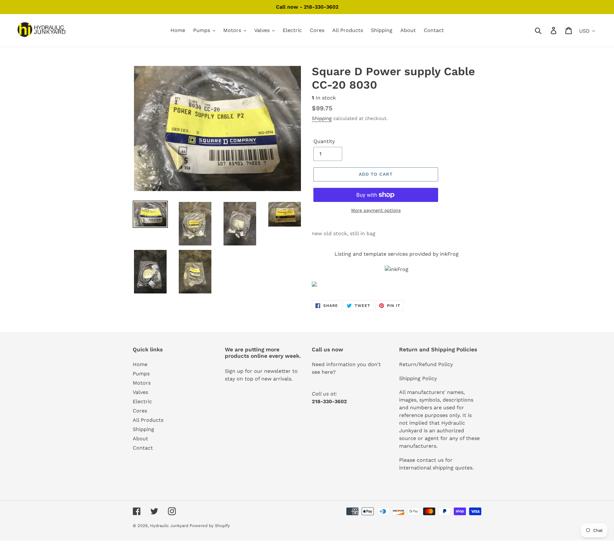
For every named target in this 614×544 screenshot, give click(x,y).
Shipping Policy (418, 378)
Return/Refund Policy (426, 364)
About (140, 439)
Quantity (324, 141)
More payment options (376, 210)
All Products (148, 420)
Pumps (141, 374)
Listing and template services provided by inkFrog (397, 254)
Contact (143, 448)
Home (140, 364)
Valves (140, 392)
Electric (142, 401)
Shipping (322, 118)
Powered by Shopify (210, 525)
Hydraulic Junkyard (170, 525)
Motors (142, 383)
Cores (140, 411)
